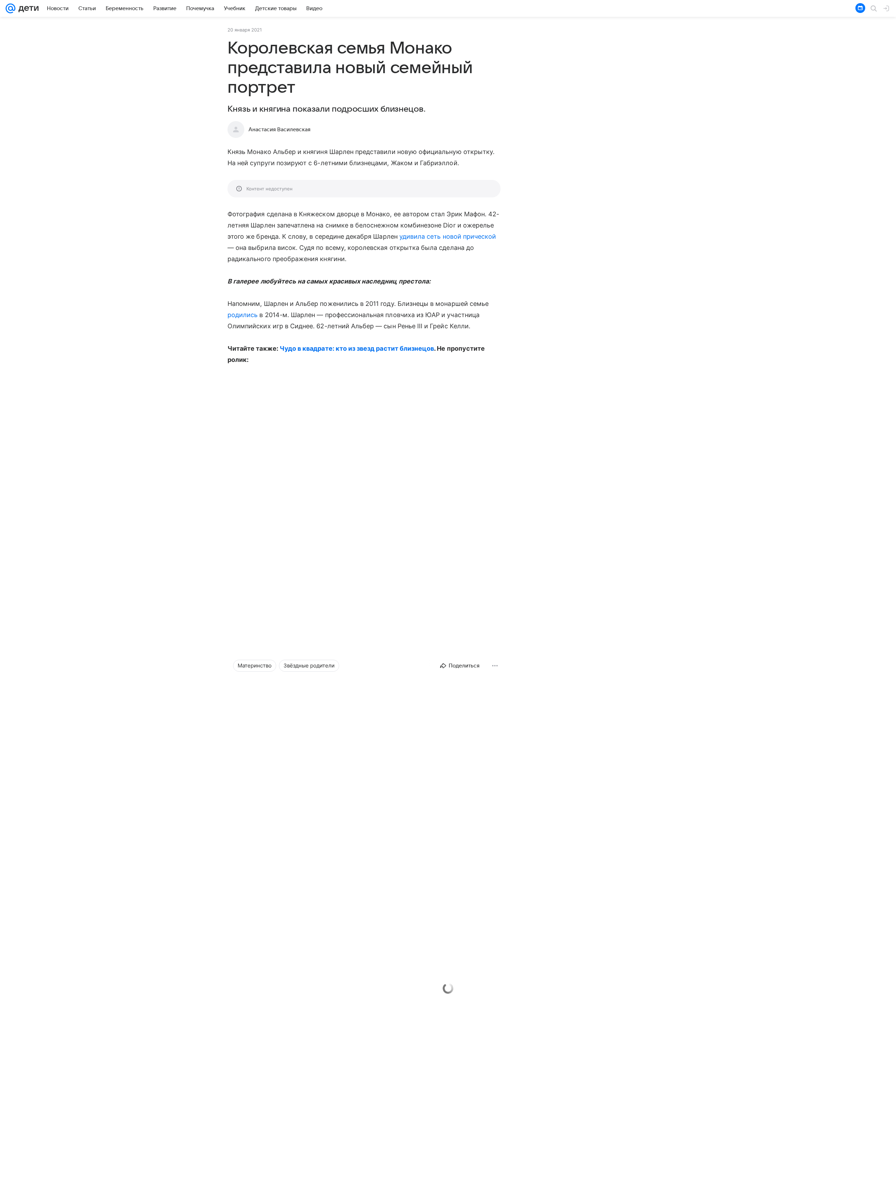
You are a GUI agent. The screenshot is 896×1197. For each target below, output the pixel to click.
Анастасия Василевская (279, 129)
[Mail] (10, 8)
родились (242, 314)
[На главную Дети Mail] (26, 8)
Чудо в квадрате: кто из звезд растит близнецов (357, 348)
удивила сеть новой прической (447, 236)
